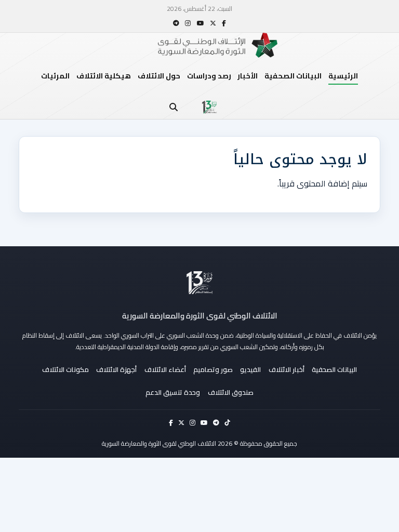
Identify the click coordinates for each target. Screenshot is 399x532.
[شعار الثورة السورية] (209, 107)
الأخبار (247, 76)
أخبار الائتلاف (286, 369)
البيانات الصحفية (293, 76)
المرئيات (55, 76)
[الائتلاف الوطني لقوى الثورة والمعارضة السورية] (199, 282)
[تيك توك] (227, 423)
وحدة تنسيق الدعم (172, 392)
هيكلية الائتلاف (103, 76)
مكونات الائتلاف (65, 369)
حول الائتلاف (159, 76)
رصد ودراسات (209, 76)
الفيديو (250, 369)
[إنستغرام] (188, 23)
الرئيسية (343, 76)
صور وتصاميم (213, 369)
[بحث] (173, 107)
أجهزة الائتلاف (116, 369)
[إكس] (213, 23)
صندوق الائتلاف (231, 392)
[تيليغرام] (176, 23)
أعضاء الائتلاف (165, 369)
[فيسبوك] (224, 23)
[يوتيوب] (200, 23)
